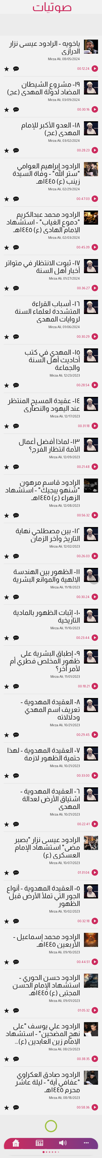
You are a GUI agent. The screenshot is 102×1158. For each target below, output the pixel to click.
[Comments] (16, 68)
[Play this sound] (95, 68)
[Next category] (94, 579)
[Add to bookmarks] (6, 68)
